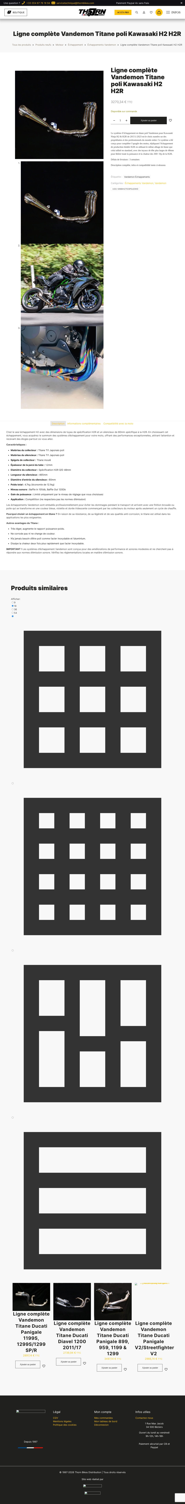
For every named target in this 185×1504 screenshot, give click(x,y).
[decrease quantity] (114, 121)
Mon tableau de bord (105, 1421)
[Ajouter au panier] (46, 1287)
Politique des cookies (64, 1424)
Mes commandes (103, 1417)
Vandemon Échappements (137, 177)
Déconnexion (101, 1424)
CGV (55, 1417)
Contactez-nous (144, 1417)
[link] (36, 12)
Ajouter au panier (149, 120)
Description (58, 423)
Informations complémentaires (84, 423)
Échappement (75, 44)
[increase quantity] (126, 121)
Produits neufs (43, 44)
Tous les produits (21, 44)
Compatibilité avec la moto (118, 423)
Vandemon (160, 183)
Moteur (59, 44)
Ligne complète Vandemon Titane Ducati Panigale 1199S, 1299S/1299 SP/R (31, 1332)
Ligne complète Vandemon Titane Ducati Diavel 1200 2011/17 (72, 1335)
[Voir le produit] (46, 1293)
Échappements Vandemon (101, 44)
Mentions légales (62, 1421)
